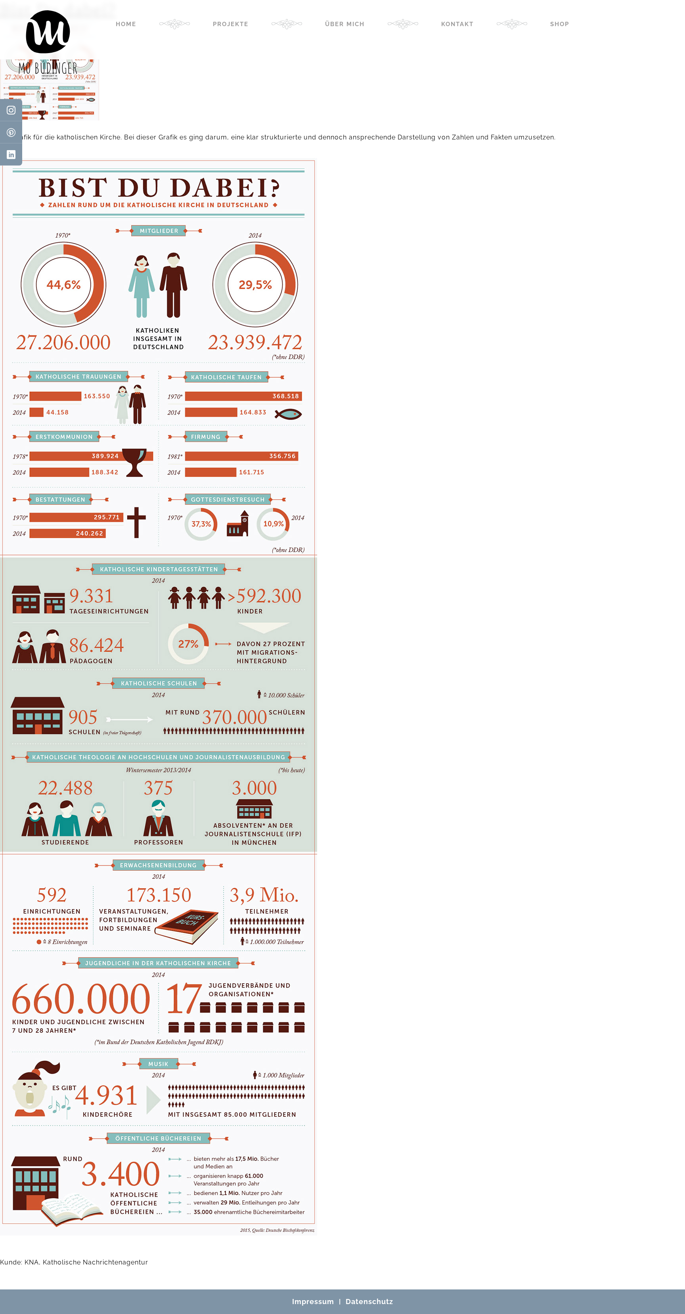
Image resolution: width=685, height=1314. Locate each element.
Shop (559, 24)
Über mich (345, 24)
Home (126, 24)
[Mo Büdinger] (48, 42)
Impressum (313, 1301)
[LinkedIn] (11, 154)
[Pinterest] (11, 132)
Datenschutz (369, 1301)
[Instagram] (11, 110)
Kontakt (457, 24)
